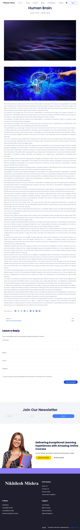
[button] (15, 311)
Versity (61, 3)
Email (4, 361)
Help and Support (47, 513)
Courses (35, 3)
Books (43, 3)
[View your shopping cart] (67, 3)
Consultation (51, 3)
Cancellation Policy (8, 511)
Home (28, 3)
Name (4, 353)
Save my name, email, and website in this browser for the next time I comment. (28, 376)
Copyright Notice (7, 508)
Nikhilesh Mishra (74, 527)
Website (4, 369)
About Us (45, 486)
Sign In (73, 3)
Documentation (47, 511)
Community (45, 505)
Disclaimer (5, 505)
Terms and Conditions (48, 494)
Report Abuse (46, 508)
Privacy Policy (46, 492)
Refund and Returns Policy (10, 513)
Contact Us (45, 489)
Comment (6, 340)
